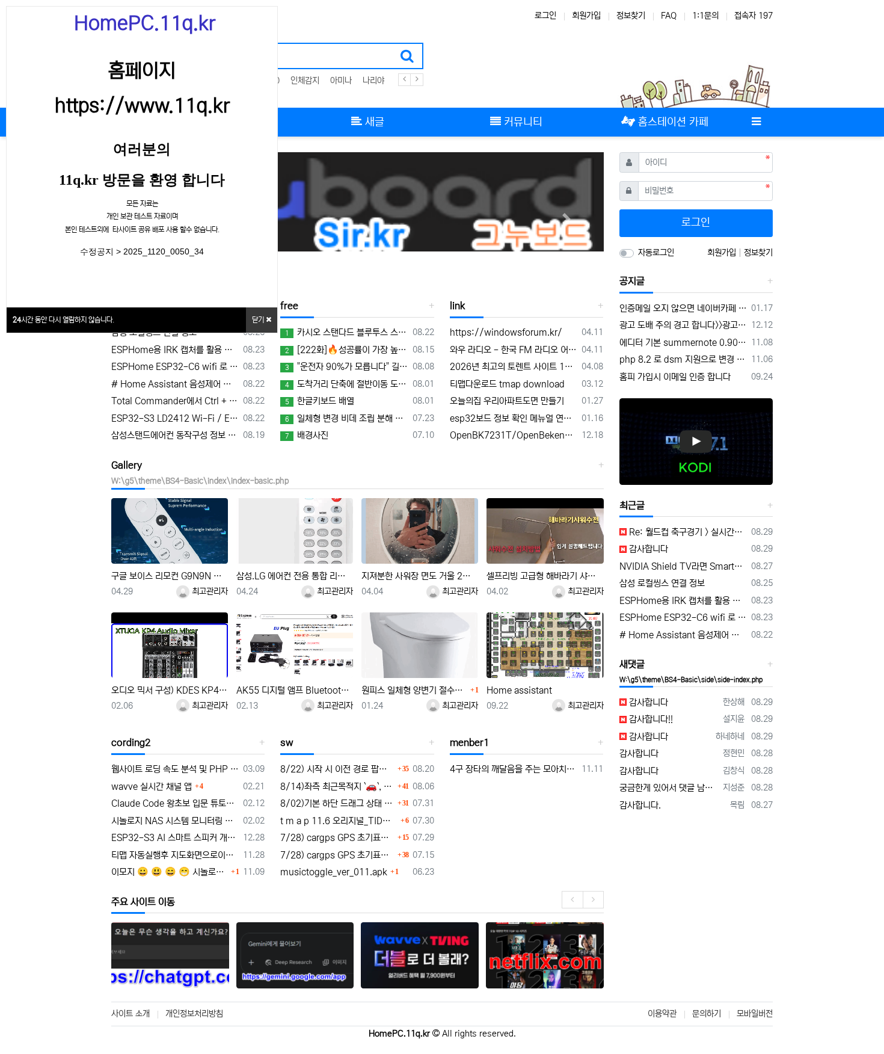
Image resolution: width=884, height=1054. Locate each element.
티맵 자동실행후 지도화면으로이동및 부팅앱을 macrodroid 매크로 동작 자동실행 (175, 855)
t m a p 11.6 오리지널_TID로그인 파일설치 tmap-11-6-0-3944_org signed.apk (338, 821)
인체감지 (304, 80)
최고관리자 (208, 591)
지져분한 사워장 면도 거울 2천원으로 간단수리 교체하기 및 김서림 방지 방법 (419, 576)
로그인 (545, 15)
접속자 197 (753, 15)
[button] (567, 218)
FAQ (669, 15)
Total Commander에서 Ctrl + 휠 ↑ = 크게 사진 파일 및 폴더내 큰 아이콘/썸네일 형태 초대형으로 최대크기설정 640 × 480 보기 (175, 401)
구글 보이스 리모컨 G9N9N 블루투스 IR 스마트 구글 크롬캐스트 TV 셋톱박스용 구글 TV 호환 (169, 576)
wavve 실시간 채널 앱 (151, 786)
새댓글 (632, 664)
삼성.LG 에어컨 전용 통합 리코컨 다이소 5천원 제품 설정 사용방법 (294, 576)
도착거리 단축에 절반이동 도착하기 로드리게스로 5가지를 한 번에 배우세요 (346, 384)
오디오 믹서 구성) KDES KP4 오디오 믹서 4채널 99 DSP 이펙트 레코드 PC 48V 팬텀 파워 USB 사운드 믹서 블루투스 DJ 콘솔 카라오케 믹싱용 (169, 690)
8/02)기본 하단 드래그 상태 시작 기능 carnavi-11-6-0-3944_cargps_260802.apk (337, 803)
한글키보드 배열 (319, 401)
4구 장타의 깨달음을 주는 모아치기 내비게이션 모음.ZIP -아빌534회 (513, 769)
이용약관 (662, 1014)
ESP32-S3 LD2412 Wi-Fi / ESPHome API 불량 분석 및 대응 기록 (175, 418)
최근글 (632, 505)
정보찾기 (630, 15)
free (289, 305)
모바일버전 (755, 1014)
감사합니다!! (650, 719)
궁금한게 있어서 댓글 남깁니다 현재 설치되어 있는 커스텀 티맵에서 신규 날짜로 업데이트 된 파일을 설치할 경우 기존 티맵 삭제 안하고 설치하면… (669, 788)
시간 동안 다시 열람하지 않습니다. (63, 320)
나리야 (373, 80)
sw (286, 742)
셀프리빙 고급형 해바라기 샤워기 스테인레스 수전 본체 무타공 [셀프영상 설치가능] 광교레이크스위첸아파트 (545, 576)
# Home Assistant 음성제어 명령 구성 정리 (175, 384)
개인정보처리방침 (194, 1014)
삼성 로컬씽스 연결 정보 (154, 332)
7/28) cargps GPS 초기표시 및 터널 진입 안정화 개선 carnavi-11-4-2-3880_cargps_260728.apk (337, 838)
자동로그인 (656, 252)
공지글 (632, 281)
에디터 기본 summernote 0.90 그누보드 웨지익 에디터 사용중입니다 (683, 342)
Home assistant (519, 690)
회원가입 (586, 15)
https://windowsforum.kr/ (506, 332)
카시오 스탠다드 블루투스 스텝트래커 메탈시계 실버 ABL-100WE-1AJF (346, 332)
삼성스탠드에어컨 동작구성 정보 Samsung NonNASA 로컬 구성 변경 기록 (175, 435)
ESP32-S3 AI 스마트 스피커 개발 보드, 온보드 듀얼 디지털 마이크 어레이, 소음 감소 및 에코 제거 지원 (175, 838)
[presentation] (572, 899)
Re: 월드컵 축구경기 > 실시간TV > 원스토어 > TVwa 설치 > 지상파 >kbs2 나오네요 (687, 532)
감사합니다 (647, 549)
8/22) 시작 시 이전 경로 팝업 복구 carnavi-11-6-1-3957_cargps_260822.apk (337, 769)
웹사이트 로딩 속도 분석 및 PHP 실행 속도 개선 (175, 769)
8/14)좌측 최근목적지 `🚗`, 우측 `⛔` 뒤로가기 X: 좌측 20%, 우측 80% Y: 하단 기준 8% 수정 (337, 786)
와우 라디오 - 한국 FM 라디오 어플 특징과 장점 (513, 350)
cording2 (131, 742)
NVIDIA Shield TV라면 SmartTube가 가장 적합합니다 (683, 566)
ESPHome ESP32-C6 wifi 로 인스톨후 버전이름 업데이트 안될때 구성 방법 (175, 367)
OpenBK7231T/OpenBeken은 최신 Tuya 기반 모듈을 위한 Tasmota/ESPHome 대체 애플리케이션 (513, 435)
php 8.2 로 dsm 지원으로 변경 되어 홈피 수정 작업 (683, 359)
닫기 (259, 320)
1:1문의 (705, 15)
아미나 (341, 80)
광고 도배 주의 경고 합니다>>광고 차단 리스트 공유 (683, 325)
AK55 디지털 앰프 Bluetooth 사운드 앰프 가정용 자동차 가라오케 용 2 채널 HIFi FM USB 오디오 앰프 (294, 690)
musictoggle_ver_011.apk (333, 872)
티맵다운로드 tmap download (507, 384)
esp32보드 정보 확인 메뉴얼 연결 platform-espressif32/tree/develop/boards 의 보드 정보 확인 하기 (513, 418)
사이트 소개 (130, 1014)
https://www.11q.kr (142, 106)
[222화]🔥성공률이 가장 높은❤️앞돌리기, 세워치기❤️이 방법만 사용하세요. (346, 350)
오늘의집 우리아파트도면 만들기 (507, 401)
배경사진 (306, 435)
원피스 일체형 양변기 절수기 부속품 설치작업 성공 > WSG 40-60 (414, 690)
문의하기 (706, 1014)
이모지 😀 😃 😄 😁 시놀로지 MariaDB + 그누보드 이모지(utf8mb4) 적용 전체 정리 (169, 872)
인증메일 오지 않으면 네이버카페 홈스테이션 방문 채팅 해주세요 (683, 308)
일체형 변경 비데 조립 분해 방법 (346, 418)
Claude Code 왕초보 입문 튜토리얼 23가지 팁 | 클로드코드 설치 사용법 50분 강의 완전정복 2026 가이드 (175, 803)
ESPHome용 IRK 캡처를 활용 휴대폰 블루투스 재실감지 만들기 (175, 350)
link (457, 305)
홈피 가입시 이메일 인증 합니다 (675, 377)
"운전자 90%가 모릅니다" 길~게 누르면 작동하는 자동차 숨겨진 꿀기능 (346, 367)
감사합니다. (640, 805)
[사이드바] (756, 122)
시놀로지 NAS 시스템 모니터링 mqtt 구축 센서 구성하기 (175, 821)
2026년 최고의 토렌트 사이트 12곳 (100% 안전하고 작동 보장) (513, 367)
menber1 (470, 742)
